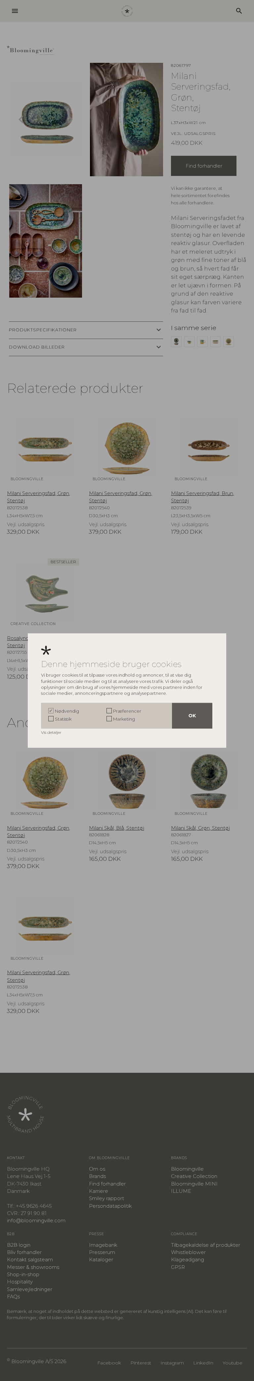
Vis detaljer (52, 732)
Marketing (124, 719)
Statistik (63, 719)
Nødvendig (67, 711)
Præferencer (127, 711)
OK (192, 716)
